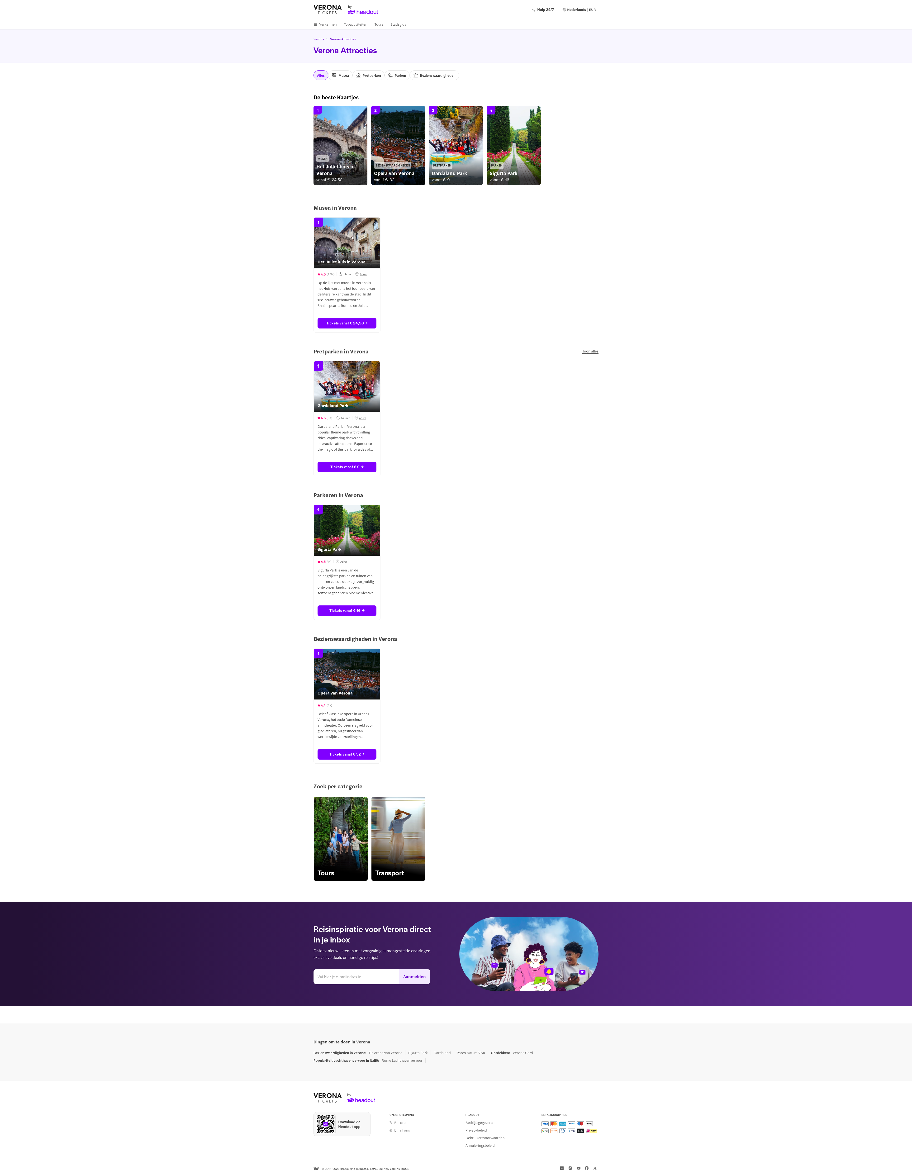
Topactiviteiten (355, 24)
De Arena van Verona (385, 1052)
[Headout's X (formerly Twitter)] (595, 1168)
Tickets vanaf (345, 322)
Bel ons (400, 1122)
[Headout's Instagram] (570, 1168)
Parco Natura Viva (471, 1052)
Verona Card (523, 1052)
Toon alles (590, 350)
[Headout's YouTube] (578, 1168)
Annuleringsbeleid (480, 1145)
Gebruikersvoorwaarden (485, 1137)
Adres (363, 274)
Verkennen (328, 24)
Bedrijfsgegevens (479, 1122)
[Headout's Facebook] (587, 1168)
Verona (319, 39)
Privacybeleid (476, 1130)
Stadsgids (398, 24)
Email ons (402, 1130)
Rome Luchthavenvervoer (402, 1060)
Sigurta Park (418, 1052)
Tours (379, 24)
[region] (456, 145)
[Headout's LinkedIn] (562, 1168)
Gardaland (442, 1052)
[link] (340, 145)
